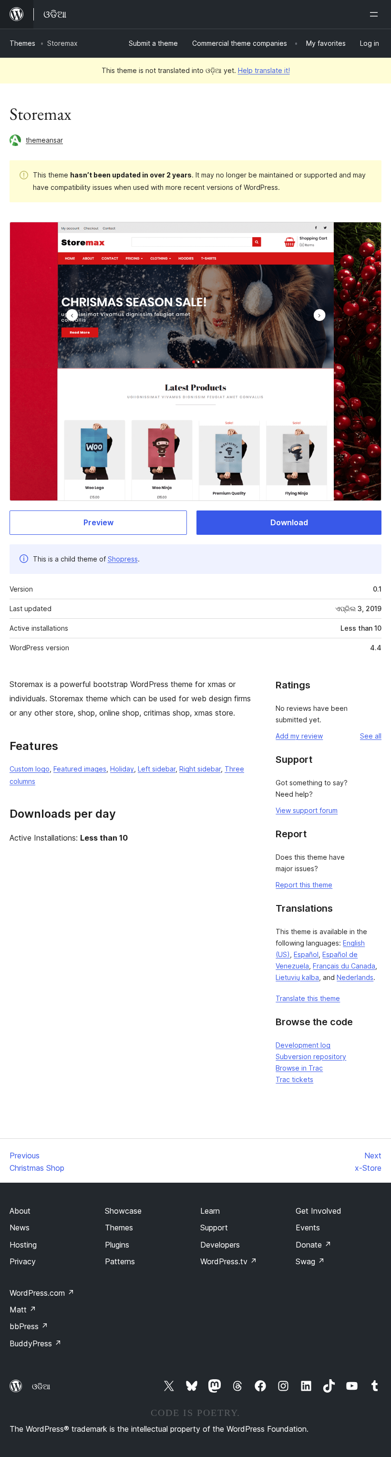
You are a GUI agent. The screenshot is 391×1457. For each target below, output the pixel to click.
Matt (23, 1309)
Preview (98, 522)
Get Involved (318, 1211)
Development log (303, 1045)
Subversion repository (311, 1056)
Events (308, 1227)
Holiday (122, 769)
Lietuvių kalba (297, 977)
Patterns (120, 1261)
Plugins (117, 1244)
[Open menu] (375, 14)
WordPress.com (42, 1293)
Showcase (123, 1211)
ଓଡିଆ (41, 1386)
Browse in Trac (299, 1068)
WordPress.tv (228, 1261)
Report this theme (304, 885)
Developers (220, 1244)
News (20, 1227)
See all (370, 736)
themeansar (44, 140)
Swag (310, 1261)
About (20, 1211)
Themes (22, 43)
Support (214, 1227)
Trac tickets (294, 1079)
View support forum (307, 810)
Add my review (299, 736)
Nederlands (355, 977)
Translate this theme (308, 998)
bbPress (29, 1326)
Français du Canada (344, 966)
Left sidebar (156, 769)
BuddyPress (36, 1343)
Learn (210, 1211)
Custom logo (30, 769)
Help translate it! (264, 70)
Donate (313, 1244)
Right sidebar (200, 769)
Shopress (123, 559)
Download (289, 522)
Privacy (23, 1261)
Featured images (79, 769)
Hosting (23, 1244)
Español (306, 954)
